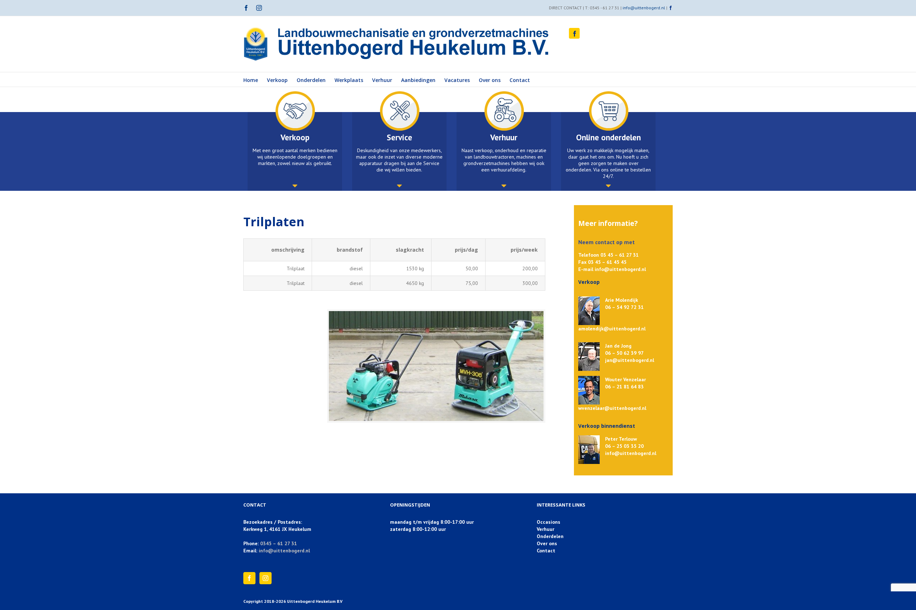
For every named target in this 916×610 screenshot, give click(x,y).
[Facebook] (249, 578)
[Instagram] (265, 578)
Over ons (547, 543)
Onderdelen (550, 536)
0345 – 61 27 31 (278, 543)
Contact (546, 550)
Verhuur (545, 529)
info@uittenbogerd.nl (644, 7)
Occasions (548, 522)
